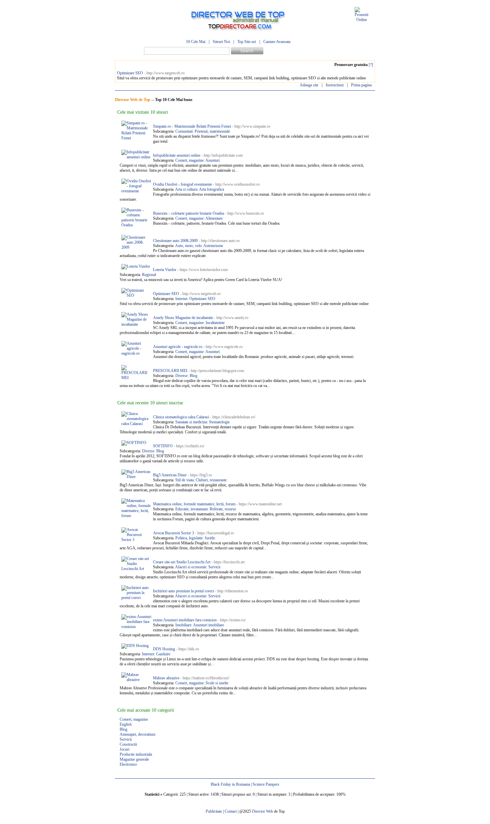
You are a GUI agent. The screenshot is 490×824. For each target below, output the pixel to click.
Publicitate (214, 811)
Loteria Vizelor (164, 269)
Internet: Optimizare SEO (195, 298)
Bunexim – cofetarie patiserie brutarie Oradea (188, 213)
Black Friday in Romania (230, 784)
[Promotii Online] (361, 19)
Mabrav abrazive (166, 678)
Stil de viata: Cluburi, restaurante (201, 480)
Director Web (262, 811)
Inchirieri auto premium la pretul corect (183, 591)
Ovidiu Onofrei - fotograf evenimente (182, 184)
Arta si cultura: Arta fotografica (199, 189)
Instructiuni (335, 85)
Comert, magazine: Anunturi (197, 160)
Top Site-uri (246, 41)
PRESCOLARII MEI (170, 370)
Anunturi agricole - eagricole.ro (177, 346)
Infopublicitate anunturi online (176, 155)
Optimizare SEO (130, 73)
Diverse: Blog (186, 375)
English (126, 724)
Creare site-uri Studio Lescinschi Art (181, 562)
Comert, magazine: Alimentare (199, 218)
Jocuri (124, 749)
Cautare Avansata (276, 41)
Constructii (128, 744)
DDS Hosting (164, 649)
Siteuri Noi (221, 41)
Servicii (126, 739)
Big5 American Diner (170, 475)
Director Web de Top (132, 99)
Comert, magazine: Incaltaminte (200, 322)
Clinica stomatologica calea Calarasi (181, 417)
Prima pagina (361, 85)
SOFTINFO (163, 446)
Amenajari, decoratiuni (137, 734)
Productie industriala (136, 754)
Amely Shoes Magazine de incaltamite (183, 317)
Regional (149, 274)
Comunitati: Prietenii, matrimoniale (202, 131)
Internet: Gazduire (156, 654)
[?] (371, 64)
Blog (123, 729)
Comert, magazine (134, 719)
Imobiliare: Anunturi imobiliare (199, 625)
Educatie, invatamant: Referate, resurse (205, 509)
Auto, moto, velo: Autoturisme (199, 245)
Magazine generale (134, 759)
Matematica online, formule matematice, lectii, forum (194, 504)
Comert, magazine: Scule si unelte (201, 683)
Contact (231, 811)
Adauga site (309, 85)
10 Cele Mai (195, 41)
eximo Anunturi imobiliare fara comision (185, 620)
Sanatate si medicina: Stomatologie (202, 422)
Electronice (128, 764)
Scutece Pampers (266, 784)
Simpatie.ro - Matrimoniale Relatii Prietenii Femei (192, 126)
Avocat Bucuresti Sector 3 (173, 533)
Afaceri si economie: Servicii (197, 567)
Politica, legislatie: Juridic (195, 538)
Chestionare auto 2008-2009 (175, 240)
